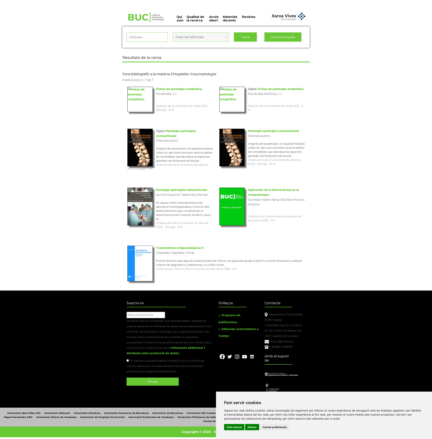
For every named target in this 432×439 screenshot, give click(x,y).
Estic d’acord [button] (234, 427)
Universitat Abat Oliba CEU (23, 413)
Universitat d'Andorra (87, 413)
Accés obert (214, 18)
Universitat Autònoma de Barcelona (126, 413)
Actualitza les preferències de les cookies (31, 2)
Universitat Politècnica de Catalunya (151, 417)
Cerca (245, 37)
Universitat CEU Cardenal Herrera (207, 413)
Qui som (180, 18)
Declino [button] (252, 427)
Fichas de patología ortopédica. (179, 89)
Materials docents (230, 18)
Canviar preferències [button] (275, 427)
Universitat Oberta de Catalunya (56, 417)
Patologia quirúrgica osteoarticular (273, 131)
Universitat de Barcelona (167, 413)
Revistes (248, 17)
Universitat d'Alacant (57, 413)
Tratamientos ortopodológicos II (179, 248)
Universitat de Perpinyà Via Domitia (102, 417)
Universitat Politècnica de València (198, 417)
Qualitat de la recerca (195, 18)
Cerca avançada (283, 37)
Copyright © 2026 (196, 432)
